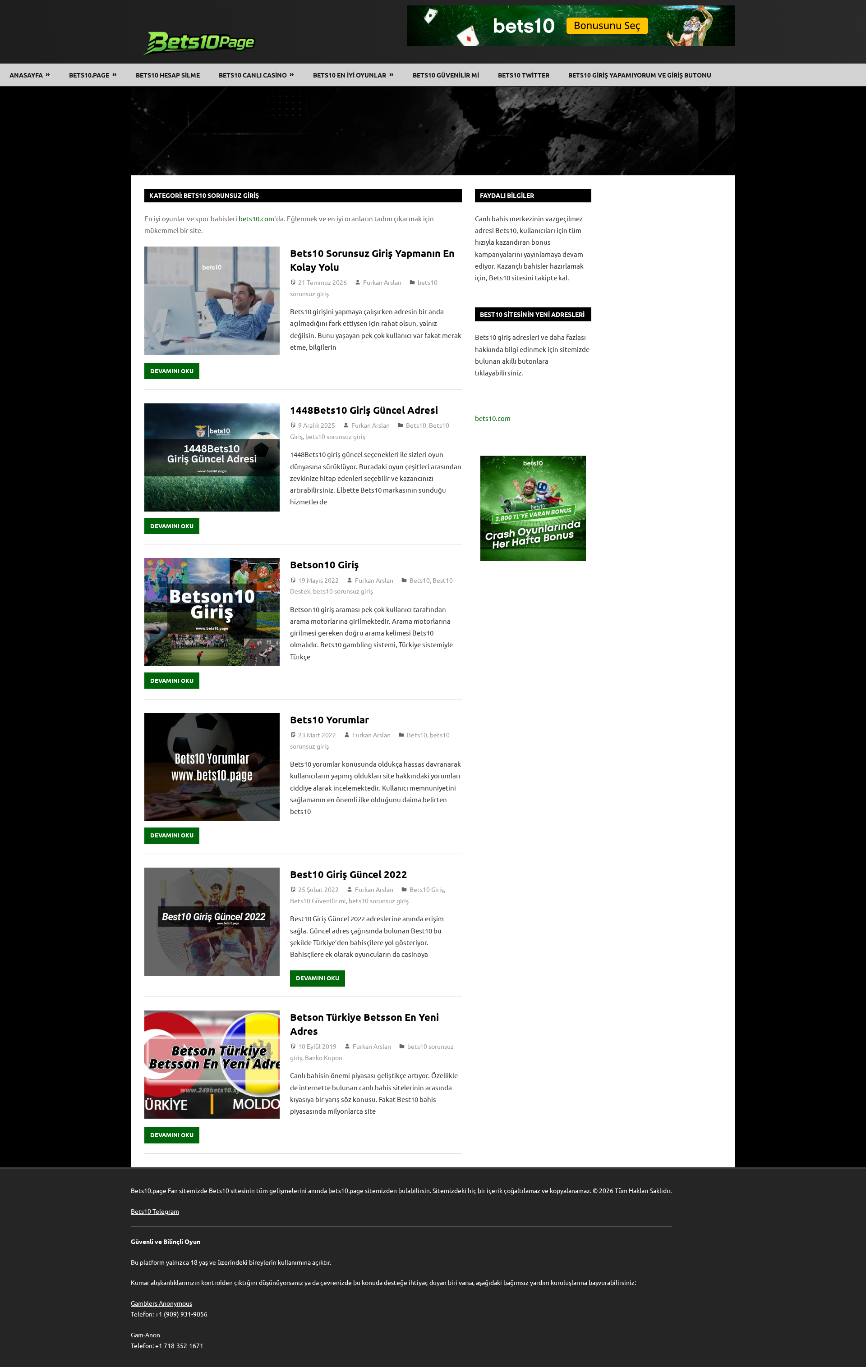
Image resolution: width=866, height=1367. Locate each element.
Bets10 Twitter (523, 75)
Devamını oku (171, 371)
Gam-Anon (145, 1334)
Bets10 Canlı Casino (253, 75)
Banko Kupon (323, 1057)
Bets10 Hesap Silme (168, 75)
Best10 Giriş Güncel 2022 (348, 874)
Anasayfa (26, 75)
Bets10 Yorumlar (330, 719)
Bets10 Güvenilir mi (318, 900)
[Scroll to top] (851, 1352)
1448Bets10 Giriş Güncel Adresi (364, 410)
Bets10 (416, 425)
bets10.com (256, 218)
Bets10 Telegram (155, 1211)
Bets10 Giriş (427, 889)
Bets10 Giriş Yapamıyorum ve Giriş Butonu (639, 75)
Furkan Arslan (382, 282)
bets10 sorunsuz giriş (335, 436)
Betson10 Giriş (324, 564)
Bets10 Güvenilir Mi (446, 75)
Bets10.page (89, 75)
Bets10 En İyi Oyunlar (349, 75)
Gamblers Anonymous (161, 1303)
